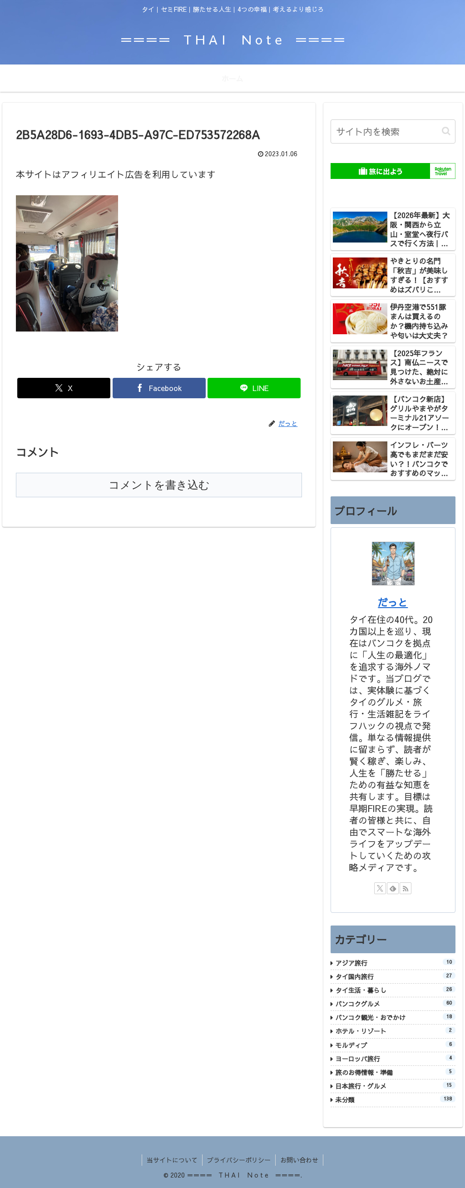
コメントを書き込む (159, 485)
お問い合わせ (299, 1159)
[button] (446, 131)
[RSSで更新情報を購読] (405, 888)
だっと (393, 602)
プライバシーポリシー (239, 1159)
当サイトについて (172, 1159)
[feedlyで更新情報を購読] (393, 888)
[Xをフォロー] (380, 888)
